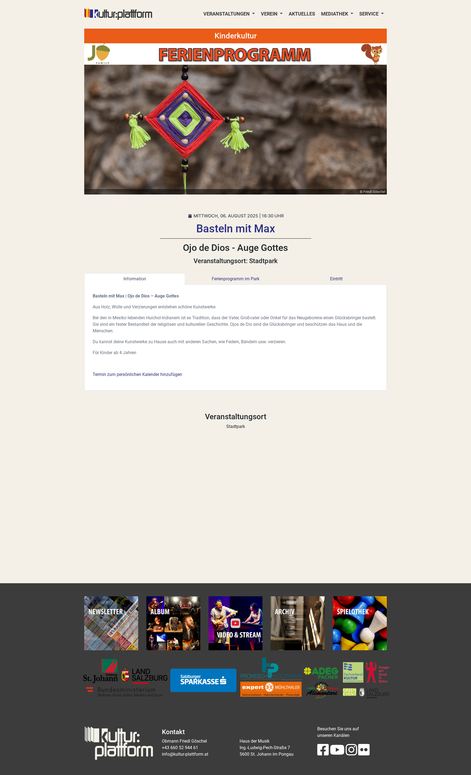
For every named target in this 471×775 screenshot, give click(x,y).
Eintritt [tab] (336, 278)
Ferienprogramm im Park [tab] (235, 278)
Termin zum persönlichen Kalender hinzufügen (137, 374)
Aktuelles (302, 14)
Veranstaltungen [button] (227, 14)
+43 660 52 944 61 (180, 747)
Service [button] (369, 14)
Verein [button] (270, 14)
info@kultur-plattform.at (185, 754)
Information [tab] (134, 278)
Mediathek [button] (335, 14)
